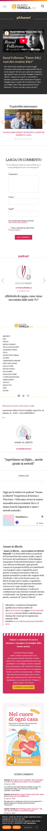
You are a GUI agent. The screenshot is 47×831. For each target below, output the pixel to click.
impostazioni (31, 823)
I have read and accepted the (21, 229)
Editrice (5, 391)
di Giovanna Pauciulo (23, 449)
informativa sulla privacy (18, 222)
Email (11, 209)
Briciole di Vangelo (9, 344)
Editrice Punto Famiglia (11, 355)
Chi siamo (6, 358)
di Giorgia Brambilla (24, 288)
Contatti (6, 382)
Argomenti (6, 336)
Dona (4, 388)
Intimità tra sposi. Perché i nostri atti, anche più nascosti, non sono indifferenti (24, 795)
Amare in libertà (8, 380)
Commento (13, 174)
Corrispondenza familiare (11, 361)
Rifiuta (17, 827)
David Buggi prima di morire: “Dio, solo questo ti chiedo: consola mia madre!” (23, 810)
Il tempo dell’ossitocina (11, 377)
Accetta (6, 827)
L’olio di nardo (7, 372)
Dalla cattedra (8, 366)
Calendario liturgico (10, 350)
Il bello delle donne (10, 374)
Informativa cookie (26, 406)
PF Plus (5, 353)
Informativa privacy (10, 406)
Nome (11, 197)
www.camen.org (16, 610)
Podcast (6, 342)
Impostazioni (28, 827)
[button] (2, 122)
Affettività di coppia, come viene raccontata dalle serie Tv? (23, 298)
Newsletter (7, 385)
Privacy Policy (14, 230)
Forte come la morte (10, 363)
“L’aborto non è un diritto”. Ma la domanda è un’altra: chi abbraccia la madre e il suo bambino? (23, 781)
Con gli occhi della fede (11, 347)
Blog (4, 339)
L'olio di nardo (23, 283)
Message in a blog (9, 369)
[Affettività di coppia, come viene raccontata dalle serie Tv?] (23, 273)
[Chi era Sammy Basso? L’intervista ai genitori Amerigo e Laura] (23, 119)
